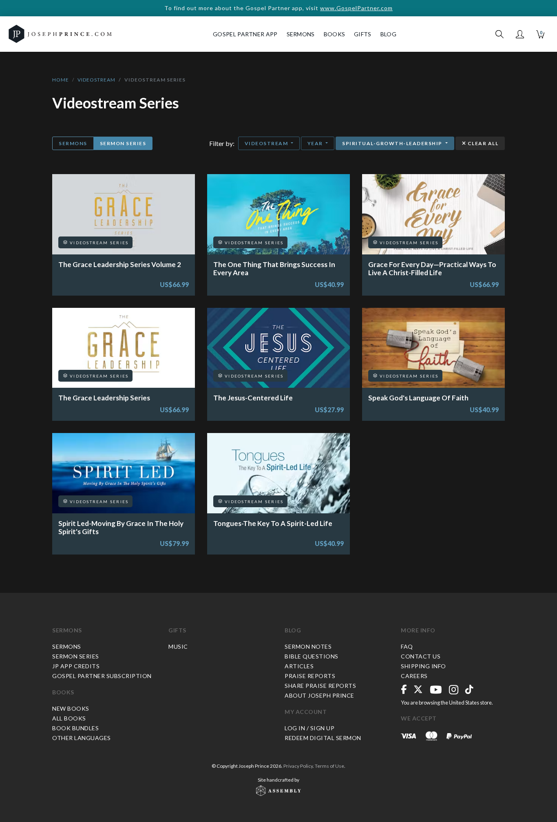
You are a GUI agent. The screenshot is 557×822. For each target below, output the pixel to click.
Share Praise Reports (320, 685)
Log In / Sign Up (309, 728)
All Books (69, 718)
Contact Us (420, 656)
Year (316, 143)
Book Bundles (75, 728)
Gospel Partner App (245, 34)
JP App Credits (75, 666)
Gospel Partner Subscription (102, 675)
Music (178, 646)
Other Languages (81, 737)
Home (60, 80)
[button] (520, 34)
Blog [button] (388, 34)
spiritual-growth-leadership (393, 143)
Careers (414, 675)
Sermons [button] (301, 34)
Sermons (73, 143)
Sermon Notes (308, 646)
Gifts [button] (362, 34)
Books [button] (334, 34)
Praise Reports (310, 675)
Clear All (482, 143)
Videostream (96, 80)
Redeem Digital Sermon (323, 737)
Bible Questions (311, 656)
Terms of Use (329, 766)
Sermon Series (123, 143)
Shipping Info (423, 666)
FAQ (407, 646)
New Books (70, 708)
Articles (299, 666)
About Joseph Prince (319, 695)
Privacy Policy (298, 766)
